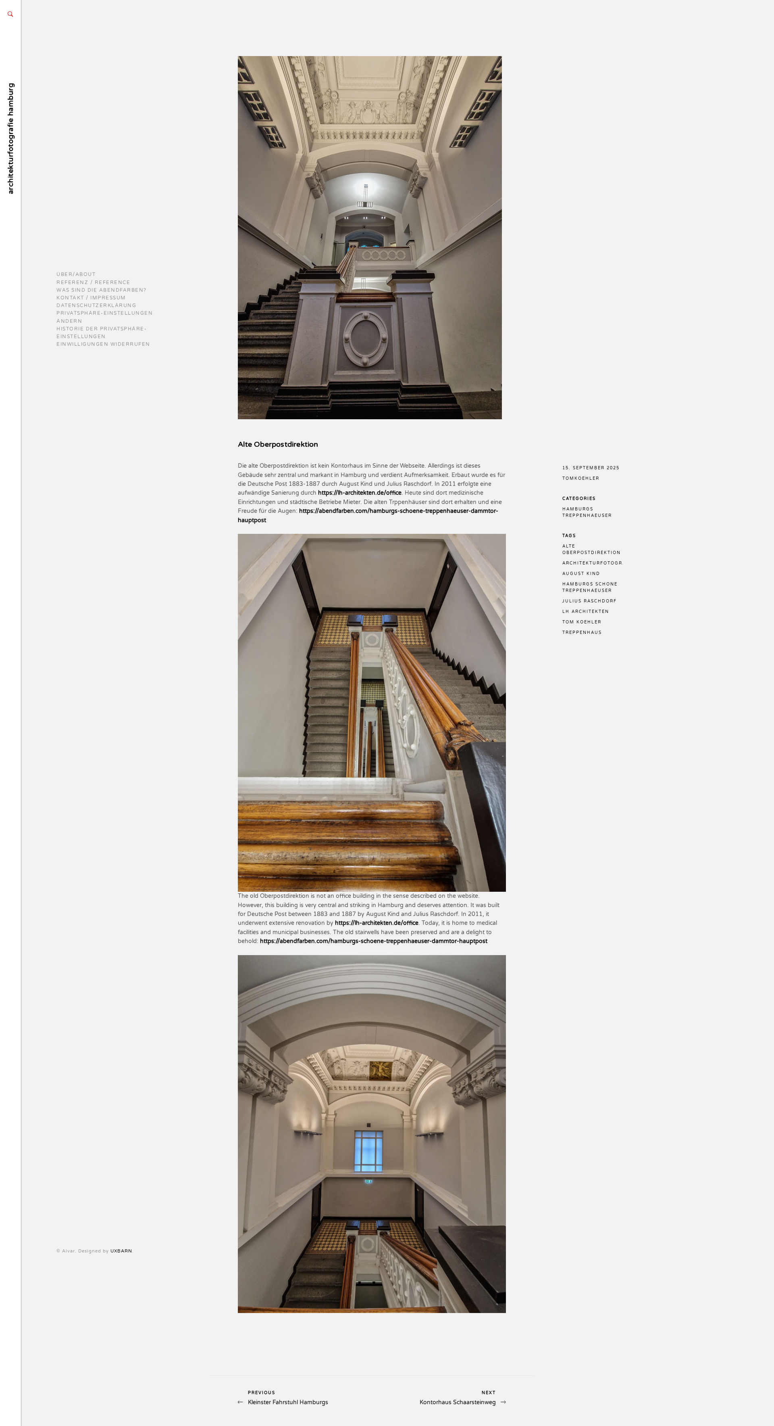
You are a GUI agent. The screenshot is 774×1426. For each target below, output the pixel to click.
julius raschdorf (589, 601)
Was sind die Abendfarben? (101, 290)
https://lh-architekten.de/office (360, 492)
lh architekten (585, 611)
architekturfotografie (598, 563)
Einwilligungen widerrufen (103, 344)
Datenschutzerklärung (96, 305)
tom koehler (581, 622)
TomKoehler (580, 478)
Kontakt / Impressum (91, 298)
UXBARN (121, 1251)
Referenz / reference (93, 282)
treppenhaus (582, 632)
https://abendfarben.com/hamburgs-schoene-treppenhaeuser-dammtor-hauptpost (373, 941)
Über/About (76, 274)
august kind (581, 573)
